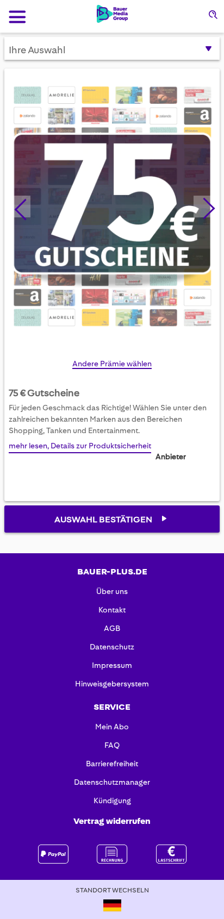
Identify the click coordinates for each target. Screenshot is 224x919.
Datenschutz (112, 646)
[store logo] (112, 14)
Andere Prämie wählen (112, 363)
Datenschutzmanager (112, 782)
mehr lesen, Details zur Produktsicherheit (80, 445)
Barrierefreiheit (112, 763)
